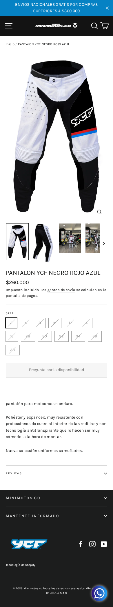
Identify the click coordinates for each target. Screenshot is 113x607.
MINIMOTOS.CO (23, 498)
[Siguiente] (103, 243)
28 (27, 336)
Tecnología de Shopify (20, 565)
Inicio (10, 44)
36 (94, 336)
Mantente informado (32, 516)
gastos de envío (61, 290)
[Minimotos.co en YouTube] (104, 544)
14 (86, 323)
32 (61, 336)
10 (55, 323)
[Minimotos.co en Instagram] (92, 544)
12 (70, 323)
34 (78, 336)
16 (12, 336)
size (10, 313)
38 (12, 350)
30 (44, 336)
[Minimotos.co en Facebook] (80, 544)
